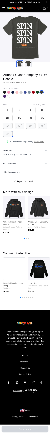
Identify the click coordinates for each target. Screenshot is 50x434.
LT (8, 126)
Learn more (39, 141)
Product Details (9, 163)
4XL (30, 118)
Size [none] (5, 104)
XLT (19, 126)
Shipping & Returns (11, 172)
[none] (39, 104)
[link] (14, 207)
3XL (19, 118)
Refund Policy (25, 374)
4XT (7, 134)
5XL (42, 118)
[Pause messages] (46, 2)
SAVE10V (20, 2)
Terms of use (33, 417)
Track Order (25, 362)
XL (42, 110)
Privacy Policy (17, 417)
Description (8, 150)
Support (25, 355)
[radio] (8, 110)
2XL (7, 118)
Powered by (18, 390)
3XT (42, 126)
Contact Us (25, 368)
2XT (30, 126)
